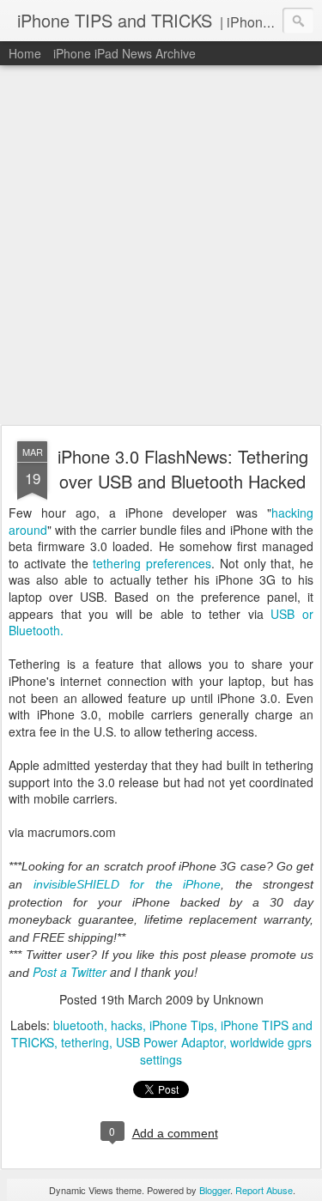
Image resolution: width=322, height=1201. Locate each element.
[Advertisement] (161, 246)
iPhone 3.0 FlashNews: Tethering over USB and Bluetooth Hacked (183, 469)
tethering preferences (152, 563)
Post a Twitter (69, 971)
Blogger (214, 1190)
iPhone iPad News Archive (124, 53)
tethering (85, 1042)
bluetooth (78, 1025)
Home (25, 53)
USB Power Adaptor (169, 1042)
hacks (127, 1025)
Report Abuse (264, 1190)
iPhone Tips (181, 1025)
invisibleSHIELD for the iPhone (127, 884)
